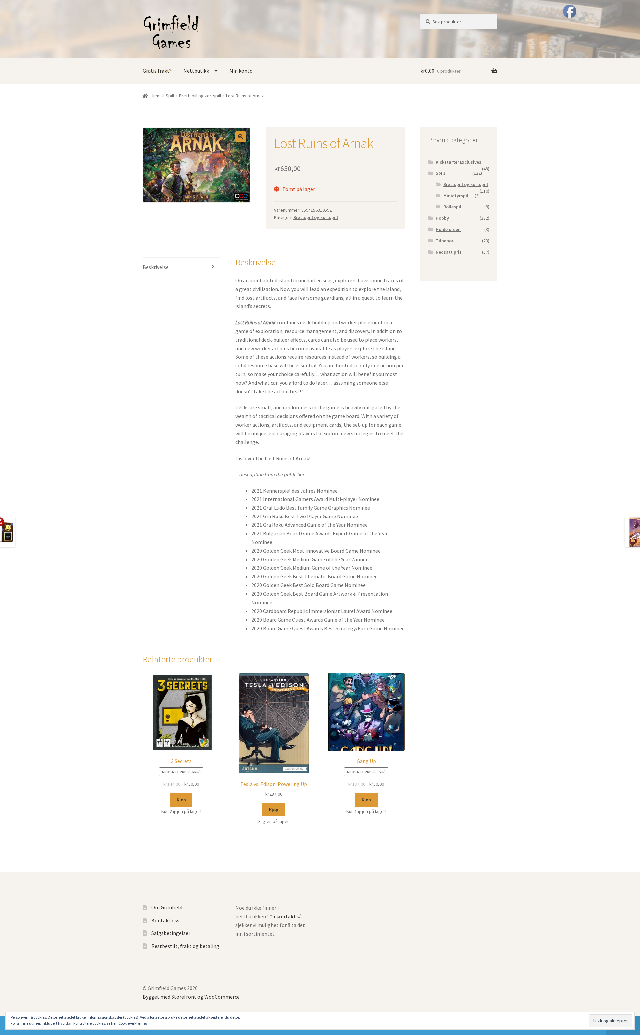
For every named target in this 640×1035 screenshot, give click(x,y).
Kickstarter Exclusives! (459, 162)
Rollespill (453, 207)
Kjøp (181, 800)
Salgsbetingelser (170, 933)
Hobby (442, 218)
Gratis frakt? (157, 70)
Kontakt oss (165, 920)
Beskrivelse (156, 267)
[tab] (181, 267)
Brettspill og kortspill (200, 96)
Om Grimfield (166, 907)
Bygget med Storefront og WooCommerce (191, 996)
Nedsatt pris (449, 252)
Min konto (241, 70)
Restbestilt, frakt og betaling (185, 946)
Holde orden (448, 229)
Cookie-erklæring (132, 1023)
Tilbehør (444, 241)
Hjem (156, 96)
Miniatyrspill (456, 196)
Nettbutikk (196, 70)
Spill (170, 96)
